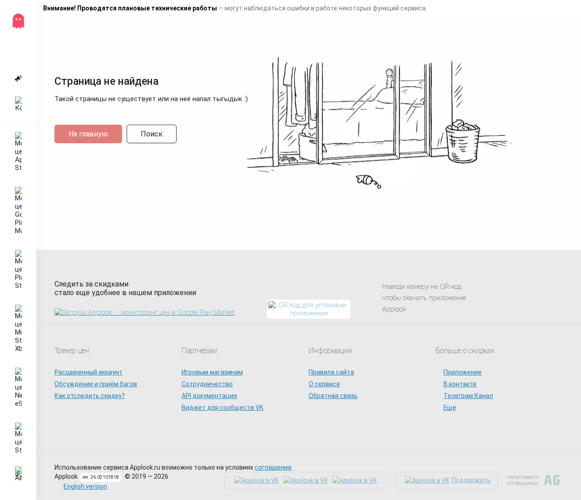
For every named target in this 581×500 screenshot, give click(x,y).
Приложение (462, 372)
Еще (449, 407)
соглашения (273, 467)
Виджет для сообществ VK (222, 407)
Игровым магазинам (212, 372)
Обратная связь (333, 395)
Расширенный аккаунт (88, 372)
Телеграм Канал (468, 395)
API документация (209, 395)
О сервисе (324, 384)
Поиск (151, 134)
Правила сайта (331, 372)
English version (85, 486)
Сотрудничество (207, 384)
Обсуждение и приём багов (95, 384)
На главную (88, 134)
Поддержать (471, 480)
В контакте (460, 384)
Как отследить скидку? (89, 395)
